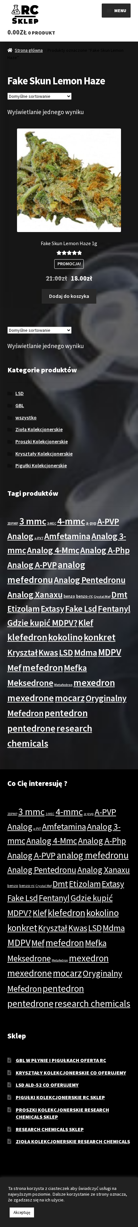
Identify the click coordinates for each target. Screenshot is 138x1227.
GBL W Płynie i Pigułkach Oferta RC (61, 1060)
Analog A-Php (105, 550)
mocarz (70, 698)
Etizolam (23, 608)
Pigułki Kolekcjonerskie (41, 465)
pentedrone (31, 728)
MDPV (109, 652)
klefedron (27, 637)
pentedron (66, 713)
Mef (14, 667)
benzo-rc (84, 596)
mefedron (42, 667)
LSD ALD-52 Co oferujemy (47, 1085)
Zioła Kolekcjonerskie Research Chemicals (73, 1141)
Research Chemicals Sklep (50, 1129)
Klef (85, 622)
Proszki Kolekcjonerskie (41, 442)
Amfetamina (67, 536)
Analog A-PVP (32, 564)
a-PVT (38, 538)
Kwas (48, 652)
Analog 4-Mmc (53, 550)
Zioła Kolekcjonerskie (39, 429)
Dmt (119, 594)
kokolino (65, 637)
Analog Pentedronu (89, 579)
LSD (19, 393)
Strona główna (29, 50)
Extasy (52, 608)
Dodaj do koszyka (69, 296)
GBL (19, 405)
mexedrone (30, 698)
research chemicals (92, 1003)
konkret (100, 637)
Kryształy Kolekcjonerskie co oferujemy (71, 1072)
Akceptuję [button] (21, 1212)
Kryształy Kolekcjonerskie (44, 454)
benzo (69, 596)
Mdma (85, 652)
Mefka (75, 667)
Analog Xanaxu (35, 594)
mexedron (94, 682)
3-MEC (51, 523)
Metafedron (63, 685)
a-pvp (91, 522)
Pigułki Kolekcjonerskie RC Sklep (60, 1097)
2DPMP (12, 523)
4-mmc (71, 521)
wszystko (26, 418)
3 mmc (32, 521)
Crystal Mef (102, 596)
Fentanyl (114, 608)
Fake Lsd (81, 608)
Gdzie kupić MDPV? (42, 622)
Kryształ (22, 652)
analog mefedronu (92, 855)
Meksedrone (30, 682)
